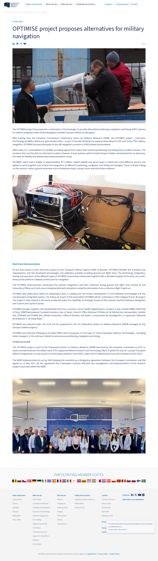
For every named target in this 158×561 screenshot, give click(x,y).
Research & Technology (41, 512)
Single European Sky (40, 524)
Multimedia (16, 516)
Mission (60, 499)
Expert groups (62, 507)
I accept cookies (112, 530)
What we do (51, 4)
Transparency (62, 524)
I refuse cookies (122, 530)
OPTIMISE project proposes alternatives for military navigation (25, 12)
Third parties (62, 516)
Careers (108, 4)
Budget (60, 512)
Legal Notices (92, 554)
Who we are (66, 4)
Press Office (16, 520)
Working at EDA (107, 516)
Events (15, 503)
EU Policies (37, 528)
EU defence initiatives (41, 503)
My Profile (105, 512)
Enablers (36, 540)
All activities (37, 544)
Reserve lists (106, 503)
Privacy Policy (103, 554)
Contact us (106, 532)
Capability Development (41, 507)
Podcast (15, 512)
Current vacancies (108, 499)
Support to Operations (41, 536)
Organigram (61, 503)
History (60, 520)
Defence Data (80, 507)
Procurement (122, 4)
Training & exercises (40, 532)
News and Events (34, 4)
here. (120, 527)
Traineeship (106, 507)
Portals (134, 4)
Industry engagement (40, 516)
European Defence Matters (84, 499)
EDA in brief (37, 499)
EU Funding (37, 520)
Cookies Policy (114, 554)
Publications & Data (85, 4)
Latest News (17, 499)
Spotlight (15, 507)
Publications (79, 503)
